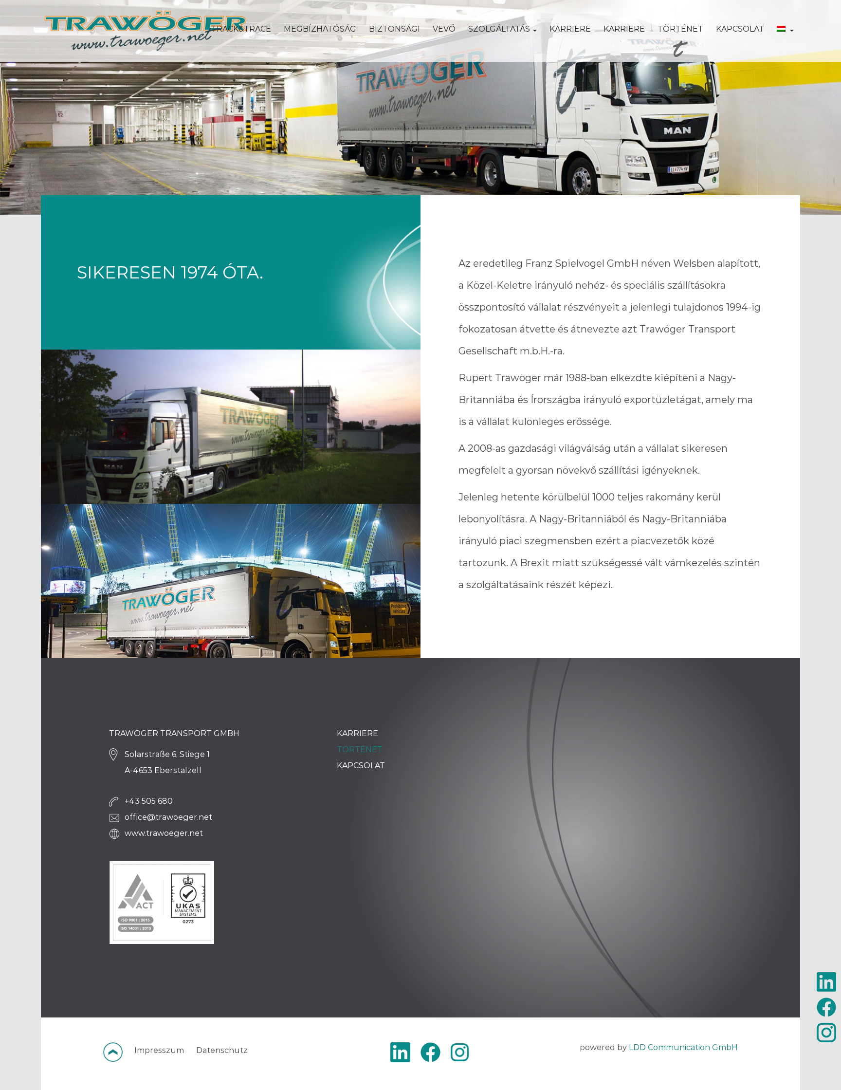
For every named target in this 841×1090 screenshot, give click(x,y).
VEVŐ (444, 29)
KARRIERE (570, 29)
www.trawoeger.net (164, 833)
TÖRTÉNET (680, 29)
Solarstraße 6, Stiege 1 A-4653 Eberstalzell (167, 762)
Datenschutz (222, 1050)
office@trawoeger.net (168, 817)
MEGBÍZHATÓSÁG (320, 29)
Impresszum (159, 1050)
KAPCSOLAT (740, 29)
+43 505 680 (149, 801)
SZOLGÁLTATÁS (500, 29)
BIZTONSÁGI (394, 29)
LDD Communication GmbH (683, 1047)
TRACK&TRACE (241, 29)
